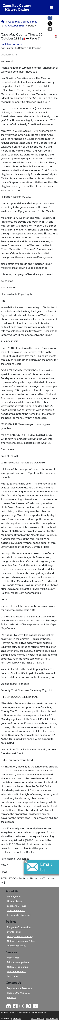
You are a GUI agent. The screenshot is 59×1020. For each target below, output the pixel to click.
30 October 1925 (14, 25)
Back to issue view (11, 44)
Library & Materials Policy (20, 936)
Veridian (17, 1018)
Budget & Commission (18, 927)
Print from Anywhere (18, 962)
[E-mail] (50, 29)
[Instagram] (21, 1006)
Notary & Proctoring (17, 966)
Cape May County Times (22, 21)
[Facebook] (50, 18)
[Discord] (9, 1006)
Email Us (11, 997)
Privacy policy (37, 1018)
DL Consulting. (21, 1012)
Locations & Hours (16, 905)
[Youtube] (35, 1006)
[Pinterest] (28, 1006)
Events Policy (14, 931)
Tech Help (12, 976)
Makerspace (13, 957)
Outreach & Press (16, 910)
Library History (14, 901)
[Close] (26, 861)
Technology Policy (16, 945)
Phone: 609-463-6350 (18, 992)
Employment (14, 896)
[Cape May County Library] (3, 22)
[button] (52, 7)
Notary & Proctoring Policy (21, 941)
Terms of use (52, 1018)
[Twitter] (50, 23)
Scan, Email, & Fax (16, 971)
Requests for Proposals (19, 915)
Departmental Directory (19, 988)
